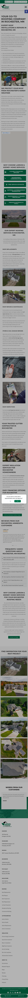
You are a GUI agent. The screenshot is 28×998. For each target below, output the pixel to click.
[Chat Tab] (14, 499)
